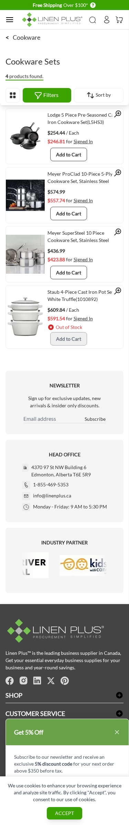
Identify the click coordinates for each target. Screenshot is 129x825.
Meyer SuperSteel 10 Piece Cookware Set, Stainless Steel (78, 236)
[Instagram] (23, 681)
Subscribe (95, 419)
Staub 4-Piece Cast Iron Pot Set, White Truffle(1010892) (81, 295)
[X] (51, 681)
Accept (64, 813)
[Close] (117, 732)
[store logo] (53, 20)
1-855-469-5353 (50, 484)
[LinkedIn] (37, 681)
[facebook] (10, 681)
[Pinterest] (65, 681)
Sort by (103, 95)
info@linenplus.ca (52, 495)
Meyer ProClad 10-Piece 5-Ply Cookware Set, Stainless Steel (79, 177)
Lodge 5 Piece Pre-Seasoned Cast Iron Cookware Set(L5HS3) (82, 118)
